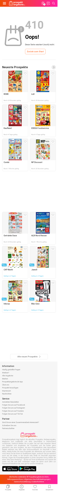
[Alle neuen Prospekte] (54, 67)
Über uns (5, 385)
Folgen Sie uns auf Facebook (13, 405)
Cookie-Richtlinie (38, 482)
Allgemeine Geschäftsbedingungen (37, 479)
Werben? (5, 373)
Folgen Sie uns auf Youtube (13, 411)
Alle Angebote (7, 376)
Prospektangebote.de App (12, 382)
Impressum (6, 391)
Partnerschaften (8, 428)
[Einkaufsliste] (48, 3)
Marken (5, 379)
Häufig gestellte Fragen (11, 370)
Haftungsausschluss (15, 479)
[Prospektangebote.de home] (17, 3)
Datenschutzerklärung (22, 482)
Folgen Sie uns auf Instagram (13, 408)
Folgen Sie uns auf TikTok (12, 414)
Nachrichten (6, 394)
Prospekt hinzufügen (10, 388)
